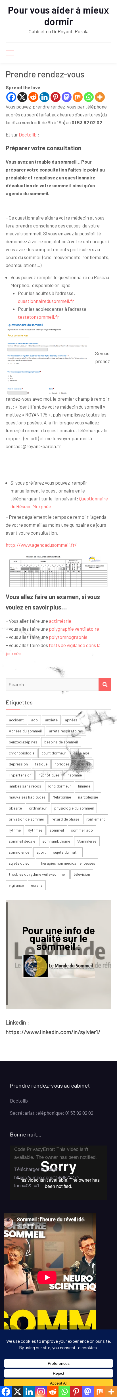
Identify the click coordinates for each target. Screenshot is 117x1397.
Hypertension (20, 775)
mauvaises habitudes (27, 797)
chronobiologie (21, 752)
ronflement (95, 819)
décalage (81, 752)
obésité (15, 808)
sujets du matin (66, 852)
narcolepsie (88, 797)
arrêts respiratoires (66, 730)
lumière (84, 786)
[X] (22, 97)
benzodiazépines (23, 741)
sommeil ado (82, 830)
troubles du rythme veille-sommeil (37, 874)
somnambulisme (56, 841)
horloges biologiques (72, 764)
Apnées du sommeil (25, 730)
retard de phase (65, 819)
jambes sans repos (25, 786)
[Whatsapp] (89, 97)
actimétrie (60, 621)
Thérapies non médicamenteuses (67, 863)
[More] (100, 97)
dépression (18, 764)
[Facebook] (11, 97)
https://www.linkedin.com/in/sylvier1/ (53, 1032)
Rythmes (35, 830)
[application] (58, 1173)
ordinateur (38, 808)
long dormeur (59, 786)
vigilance (16, 885)
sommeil (57, 830)
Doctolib (28, 134)
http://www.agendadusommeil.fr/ (41, 545)
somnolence (19, 852)
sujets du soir (20, 863)
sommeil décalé (22, 841)
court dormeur (53, 752)
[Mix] (78, 97)
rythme (15, 830)
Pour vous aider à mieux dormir (58, 15)
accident (16, 719)
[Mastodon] (67, 97)
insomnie (74, 775)
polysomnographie (68, 637)
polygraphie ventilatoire (74, 629)
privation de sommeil (27, 819)
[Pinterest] (55, 97)
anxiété (51, 719)
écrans (37, 885)
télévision (82, 874)
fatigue (41, 764)
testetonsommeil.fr (38, 317)
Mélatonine (62, 797)
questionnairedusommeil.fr (46, 301)
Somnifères (87, 841)
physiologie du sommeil (74, 808)
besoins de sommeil (61, 741)
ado (34, 719)
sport (41, 852)
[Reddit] (33, 97)
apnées (71, 719)
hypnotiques (49, 775)
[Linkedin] (44, 97)
